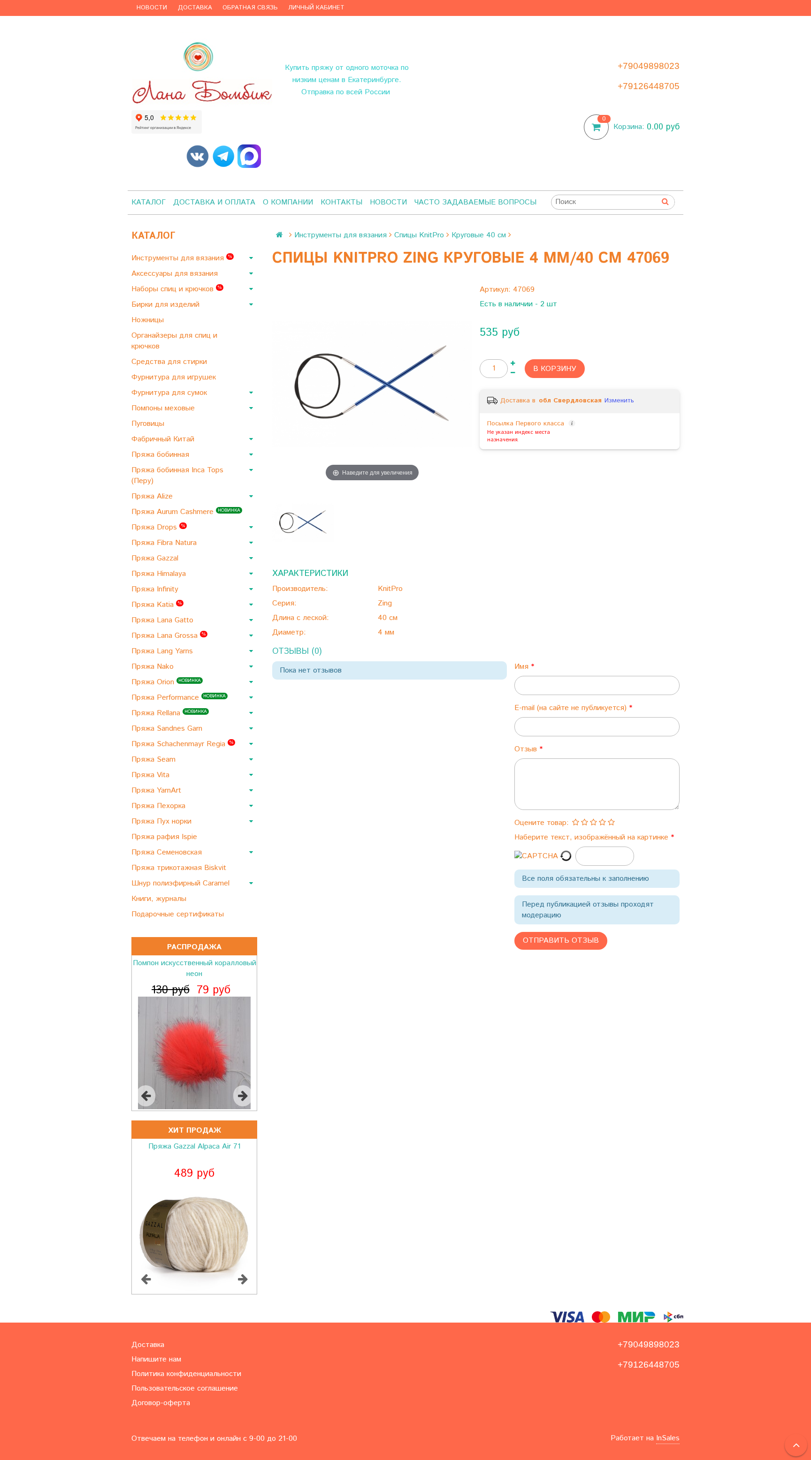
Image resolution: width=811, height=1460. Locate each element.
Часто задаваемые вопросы (475, 202)
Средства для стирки (170, 361)
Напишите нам (156, 1359)
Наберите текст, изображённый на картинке (592, 837)
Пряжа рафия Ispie (165, 837)
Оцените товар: (541, 822)
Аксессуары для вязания (175, 273)
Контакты (341, 202)
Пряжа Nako (153, 666)
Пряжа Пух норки (162, 821)
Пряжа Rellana (169, 713)
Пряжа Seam (154, 759)
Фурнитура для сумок (170, 392)
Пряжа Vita (151, 775)
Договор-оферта (160, 1403)
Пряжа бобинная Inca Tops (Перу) (177, 475)
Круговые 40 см (478, 235)
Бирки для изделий (166, 304)
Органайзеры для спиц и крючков (174, 341)
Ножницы (148, 320)
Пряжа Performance (178, 697)
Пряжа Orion (166, 682)
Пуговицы (149, 423)
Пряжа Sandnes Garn (168, 728)
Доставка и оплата (214, 202)
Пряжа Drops (158, 527)
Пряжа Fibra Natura (165, 542)
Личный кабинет (316, 7)
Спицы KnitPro (419, 235)
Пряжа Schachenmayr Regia (182, 744)
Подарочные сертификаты (178, 914)
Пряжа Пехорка (159, 806)
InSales (668, 1438)
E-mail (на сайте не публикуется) (571, 708)
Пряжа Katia (156, 604)
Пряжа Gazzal (156, 558)
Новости (152, 7)
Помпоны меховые (164, 408)
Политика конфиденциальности (186, 1374)
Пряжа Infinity (156, 589)
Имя (522, 666)
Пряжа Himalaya (159, 573)
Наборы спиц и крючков (176, 289)
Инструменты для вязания (181, 258)
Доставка (195, 7)
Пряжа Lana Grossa (168, 635)
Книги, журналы (160, 898)
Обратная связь (250, 7)
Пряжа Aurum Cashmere (185, 512)
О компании (288, 202)
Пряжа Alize (153, 496)
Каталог (148, 202)
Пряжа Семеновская (167, 852)
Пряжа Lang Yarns (163, 651)
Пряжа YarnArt (157, 790)
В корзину (554, 368)
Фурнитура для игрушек (174, 377)
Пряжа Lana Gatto (163, 620)
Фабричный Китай (164, 439)
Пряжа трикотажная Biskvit (180, 867)
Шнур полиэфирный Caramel (181, 883)
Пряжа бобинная (161, 454)
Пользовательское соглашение (184, 1388)
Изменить (619, 400)
